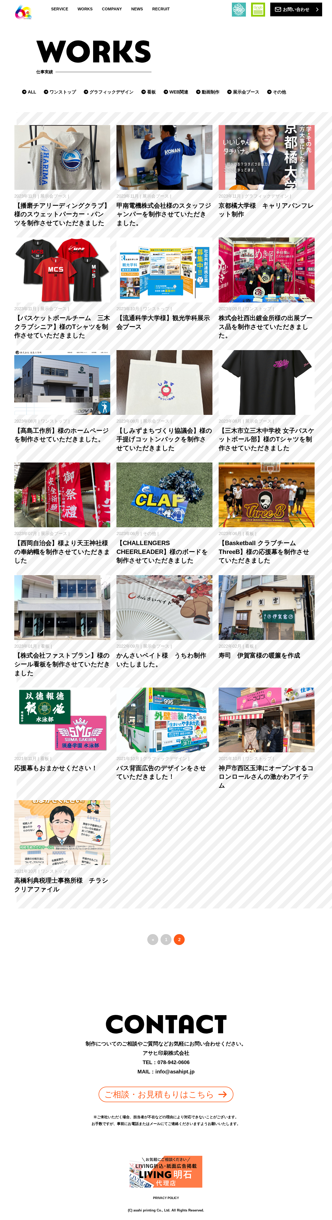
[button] (166, 1094)
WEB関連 (178, 92)
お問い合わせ (296, 9)
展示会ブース (246, 92)
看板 (151, 92)
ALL (32, 92)
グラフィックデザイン (111, 92)
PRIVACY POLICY (166, 1198)
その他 (279, 92)
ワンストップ (63, 92)
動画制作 (210, 92)
